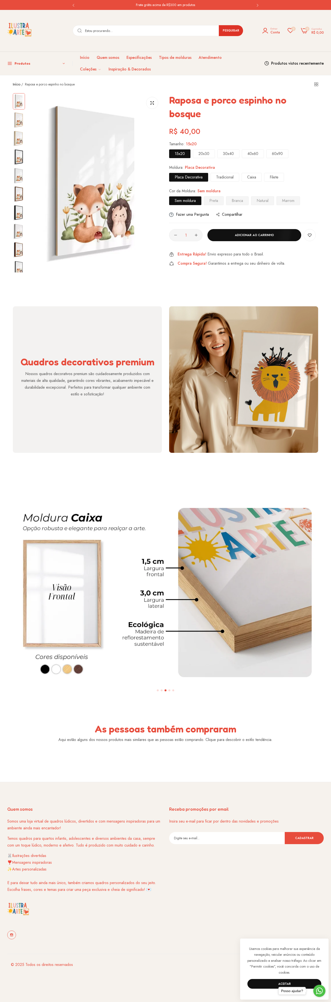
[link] (90, 69)
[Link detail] (11, 935)
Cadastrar (304, 838)
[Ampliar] (152, 103)
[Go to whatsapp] (319, 991)
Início (16, 84)
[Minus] (175, 235)
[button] (73, 5)
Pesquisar (231, 30)
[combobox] (158, 30)
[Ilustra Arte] (19, 31)
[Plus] (196, 235)
